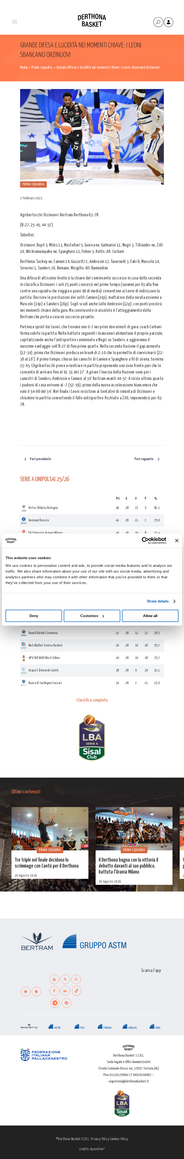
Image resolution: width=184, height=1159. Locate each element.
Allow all (150, 616)
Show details (158, 601)
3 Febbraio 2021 (31, 198)
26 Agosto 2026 (110, 881)
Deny (33, 616)
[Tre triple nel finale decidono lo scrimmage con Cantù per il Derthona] (50, 828)
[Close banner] (176, 540)
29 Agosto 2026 (26, 875)
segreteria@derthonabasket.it (129, 1081)
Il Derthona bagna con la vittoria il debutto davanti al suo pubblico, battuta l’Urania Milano (128, 866)
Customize (89, 616)
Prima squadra (41, 67)
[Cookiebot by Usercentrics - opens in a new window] (145, 540)
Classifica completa (92, 700)
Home (24, 67)
